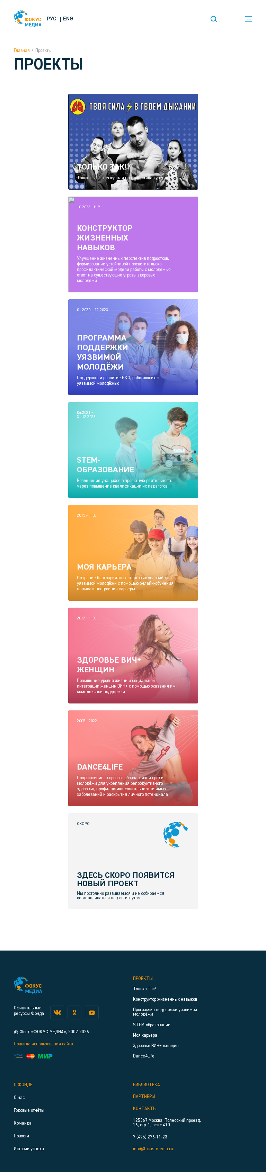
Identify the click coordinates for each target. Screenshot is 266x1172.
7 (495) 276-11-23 (150, 1137)
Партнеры (144, 1096)
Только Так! (144, 989)
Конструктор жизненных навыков (165, 999)
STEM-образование (151, 1025)
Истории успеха (29, 1149)
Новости (21, 1136)
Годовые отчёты (29, 1110)
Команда (23, 1123)
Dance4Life (143, 1056)
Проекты (143, 978)
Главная (22, 50)
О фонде (23, 1085)
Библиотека (146, 1085)
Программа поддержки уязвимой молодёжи (165, 1012)
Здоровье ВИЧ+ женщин (156, 1046)
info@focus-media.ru (153, 1149)
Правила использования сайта (43, 1044)
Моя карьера (145, 1035)
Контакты (145, 1109)
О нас (19, 1098)
